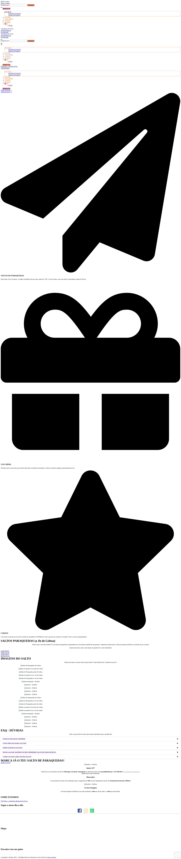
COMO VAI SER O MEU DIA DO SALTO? (17, 756)
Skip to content (5, 3)
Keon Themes (52, 857)
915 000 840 (4, 32)
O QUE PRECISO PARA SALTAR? (14, 743)
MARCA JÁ (6, 8)
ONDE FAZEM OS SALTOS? (12, 747)
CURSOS (8, 20)
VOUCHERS (9, 19)
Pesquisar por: (5, 5)
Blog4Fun (8, 22)
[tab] (90, 739)
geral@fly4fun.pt (6, 30)
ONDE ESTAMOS (14, 15)
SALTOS (7, 17)
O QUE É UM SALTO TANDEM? (14, 739)
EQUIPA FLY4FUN (14, 13)
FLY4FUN (8, 12)
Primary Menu (5, 68)
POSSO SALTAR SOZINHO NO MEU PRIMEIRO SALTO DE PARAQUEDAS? (29, 752)
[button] (6, 90)
